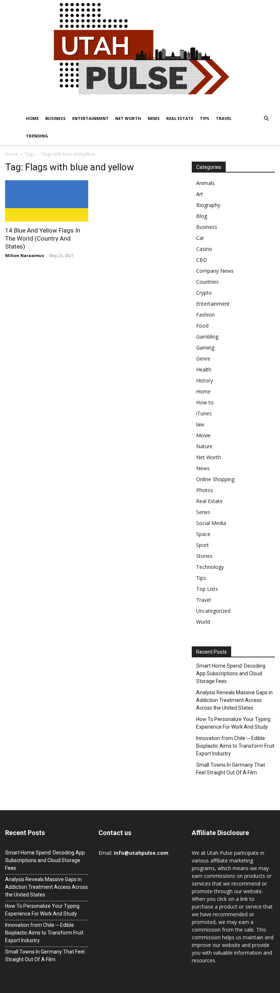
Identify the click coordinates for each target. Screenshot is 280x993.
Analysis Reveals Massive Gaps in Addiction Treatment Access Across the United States (234, 700)
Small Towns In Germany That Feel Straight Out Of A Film (230, 768)
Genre (203, 358)
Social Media (211, 523)
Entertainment (90, 118)
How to (205, 402)
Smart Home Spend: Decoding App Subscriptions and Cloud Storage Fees (230, 673)
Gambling (207, 336)
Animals (205, 183)
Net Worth (128, 118)
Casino (204, 248)
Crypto (204, 292)
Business (55, 118)
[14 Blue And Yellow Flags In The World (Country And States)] (46, 201)
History (204, 380)
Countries (207, 281)
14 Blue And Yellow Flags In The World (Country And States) (42, 238)
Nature (204, 446)
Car (200, 237)
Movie (203, 435)
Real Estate (179, 118)
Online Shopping (215, 479)
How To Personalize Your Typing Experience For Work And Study (233, 723)
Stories (204, 555)
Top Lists (207, 588)
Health (203, 369)
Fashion (205, 314)
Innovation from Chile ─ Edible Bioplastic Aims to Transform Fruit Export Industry (235, 745)
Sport (202, 544)
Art (199, 193)
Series (203, 512)
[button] (266, 118)
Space (203, 534)
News (154, 118)
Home (32, 118)
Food (202, 325)
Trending (37, 136)
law (200, 424)
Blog (201, 215)
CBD (201, 259)
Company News (215, 270)
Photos (204, 490)
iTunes (204, 413)
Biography (208, 204)
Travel (224, 118)
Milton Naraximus (24, 255)
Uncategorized (213, 610)
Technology (210, 566)
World (203, 621)
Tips (204, 118)
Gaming (205, 347)
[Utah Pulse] (140, 55)
